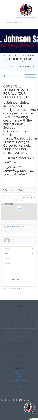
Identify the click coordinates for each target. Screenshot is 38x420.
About (19, 376)
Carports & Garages (14, 56)
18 (7, 327)
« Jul (18, 336)
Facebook (19, 386)
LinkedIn (19, 392)
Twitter (19, 388)
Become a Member (19, 371)
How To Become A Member (19, 380)
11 (7, 323)
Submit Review (26, 66)
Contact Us (19, 378)
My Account (19, 374)
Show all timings (19, 200)
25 (8, 330)
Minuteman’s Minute (19, 372)
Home (5, 56)
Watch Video (30, 76)
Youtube (19, 390)
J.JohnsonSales (16, 239)
